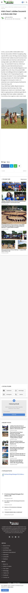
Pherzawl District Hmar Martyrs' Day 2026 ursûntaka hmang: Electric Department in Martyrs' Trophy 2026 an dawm (12, 226)
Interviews (5, 554)
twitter (21, 394)
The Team (6, 568)
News (6, 7)
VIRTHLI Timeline (7, 566)
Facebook (6, 166)
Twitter (11, 166)
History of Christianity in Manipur (13, 507)
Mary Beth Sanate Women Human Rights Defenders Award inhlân (17, 449)
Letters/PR (5, 556)
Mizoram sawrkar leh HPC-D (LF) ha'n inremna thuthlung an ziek (17, 455)
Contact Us (6, 577)
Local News (6, 548)
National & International (9, 552)
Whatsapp (15, 166)
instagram (8, 394)
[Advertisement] (14, 36)
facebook (9, 390)
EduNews (5, 559)
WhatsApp (6, 570)
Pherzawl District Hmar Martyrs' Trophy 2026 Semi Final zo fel (13, 250)
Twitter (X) (6, 573)
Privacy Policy (16, 583)
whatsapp (21, 390)
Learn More (10, 587)
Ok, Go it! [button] (5, 590)
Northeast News (7, 550)
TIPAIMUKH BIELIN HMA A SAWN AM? (13, 512)
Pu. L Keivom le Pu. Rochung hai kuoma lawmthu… (14, 501)
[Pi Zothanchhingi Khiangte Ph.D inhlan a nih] (14, 483)
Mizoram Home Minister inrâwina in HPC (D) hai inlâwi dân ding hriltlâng (16, 461)
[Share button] (19, 166)
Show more (24, 179)
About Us (5, 564)
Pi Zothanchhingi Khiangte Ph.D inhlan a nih (13, 495)
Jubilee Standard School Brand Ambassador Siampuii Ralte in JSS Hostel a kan (13, 202)
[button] (26, 2)
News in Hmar (6, 545)
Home (2, 7)
